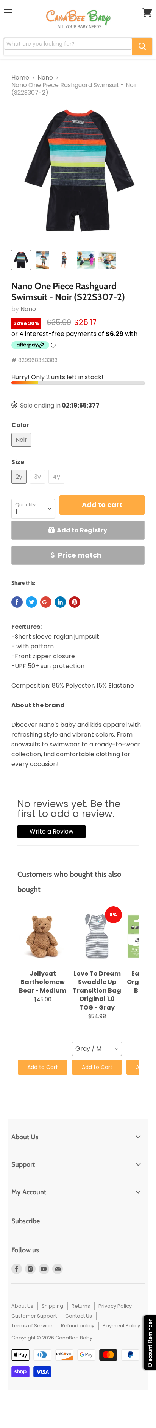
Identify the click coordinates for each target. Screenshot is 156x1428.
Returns (81, 1306)
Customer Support (34, 1315)
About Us (22, 1306)
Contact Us (78, 1315)
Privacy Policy (115, 1306)
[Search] (142, 46)
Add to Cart (42, 1067)
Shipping (52, 1306)
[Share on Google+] (45, 602)
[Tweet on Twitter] (31, 602)
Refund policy (77, 1325)
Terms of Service (32, 1325)
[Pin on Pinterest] (74, 602)
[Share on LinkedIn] (60, 602)
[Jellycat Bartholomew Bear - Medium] (42, 936)
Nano (45, 77)
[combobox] (97, 1049)
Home (20, 77)
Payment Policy (121, 1325)
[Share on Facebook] (17, 602)
